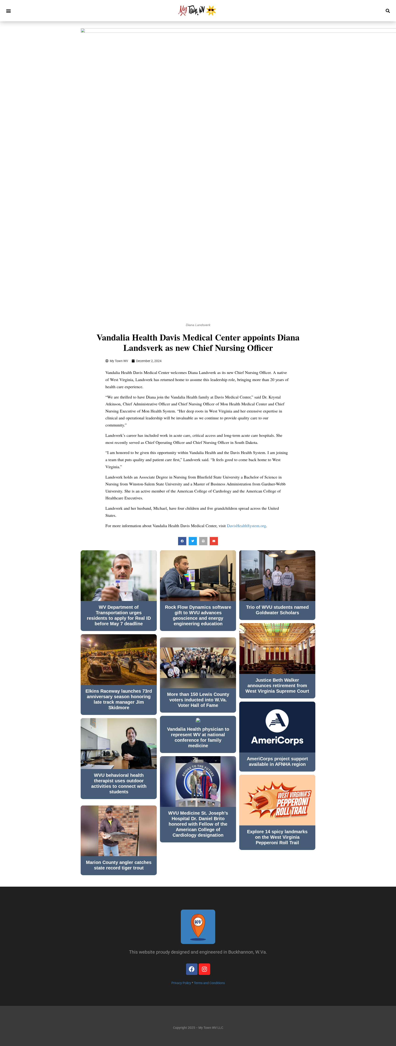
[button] (8, 10)
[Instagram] (204, 969)
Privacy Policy (181, 983)
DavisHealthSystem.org (246, 525)
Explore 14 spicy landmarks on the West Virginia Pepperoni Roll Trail (277, 837)
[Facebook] (192, 969)
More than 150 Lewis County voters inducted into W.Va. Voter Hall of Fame (198, 700)
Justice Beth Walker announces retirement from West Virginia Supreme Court (277, 686)
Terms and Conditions (209, 983)
